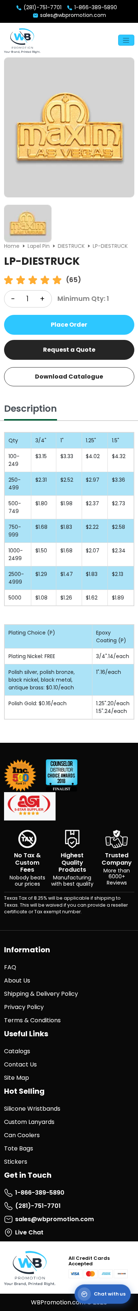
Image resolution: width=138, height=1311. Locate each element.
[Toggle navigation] (126, 40)
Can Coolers (22, 1135)
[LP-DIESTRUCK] (69, 127)
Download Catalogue (69, 376)
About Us (17, 980)
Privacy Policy (24, 1007)
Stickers (15, 1161)
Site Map (16, 1077)
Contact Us (20, 1064)
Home (12, 246)
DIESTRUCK (71, 246)
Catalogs (17, 1051)
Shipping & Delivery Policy (41, 994)
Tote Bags (18, 1148)
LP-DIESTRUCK (110, 246)
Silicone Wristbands (32, 1108)
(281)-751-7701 (41, 7)
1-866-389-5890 (95, 7)
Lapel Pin (39, 246)
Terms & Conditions (32, 1020)
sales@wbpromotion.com (72, 15)
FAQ (10, 967)
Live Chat (29, 1232)
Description (30, 408)
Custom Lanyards (29, 1122)
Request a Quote (69, 349)
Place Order (69, 324)
